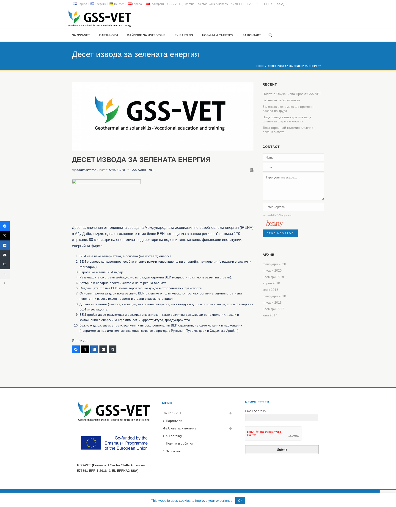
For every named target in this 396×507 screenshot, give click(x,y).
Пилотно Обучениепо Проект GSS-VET (292, 94)
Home (260, 66)
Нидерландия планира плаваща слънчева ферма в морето (287, 119)
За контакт (251, 35)
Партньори (108, 35)
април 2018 (271, 283)
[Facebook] (76, 349)
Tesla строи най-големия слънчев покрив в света (288, 130)
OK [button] (240, 500)
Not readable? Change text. (277, 215)
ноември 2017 (273, 309)
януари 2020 (272, 270)
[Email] (103, 349)
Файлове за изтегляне (146, 35)
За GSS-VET (81, 35)
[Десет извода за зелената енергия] (162, 116)
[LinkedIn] (94, 349)
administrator (86, 170)
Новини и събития (217, 35)
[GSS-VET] (99, 18)
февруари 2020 (274, 264)
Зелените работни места (281, 100)
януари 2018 (272, 302)
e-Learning (184, 35)
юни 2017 (270, 315)
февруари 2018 (274, 296)
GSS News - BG (142, 170)
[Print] (251, 170)
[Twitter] (85, 349)
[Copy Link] (112, 349)
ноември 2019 (273, 277)
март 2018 (270, 289)
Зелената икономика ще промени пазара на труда (288, 109)
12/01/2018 (116, 170)
